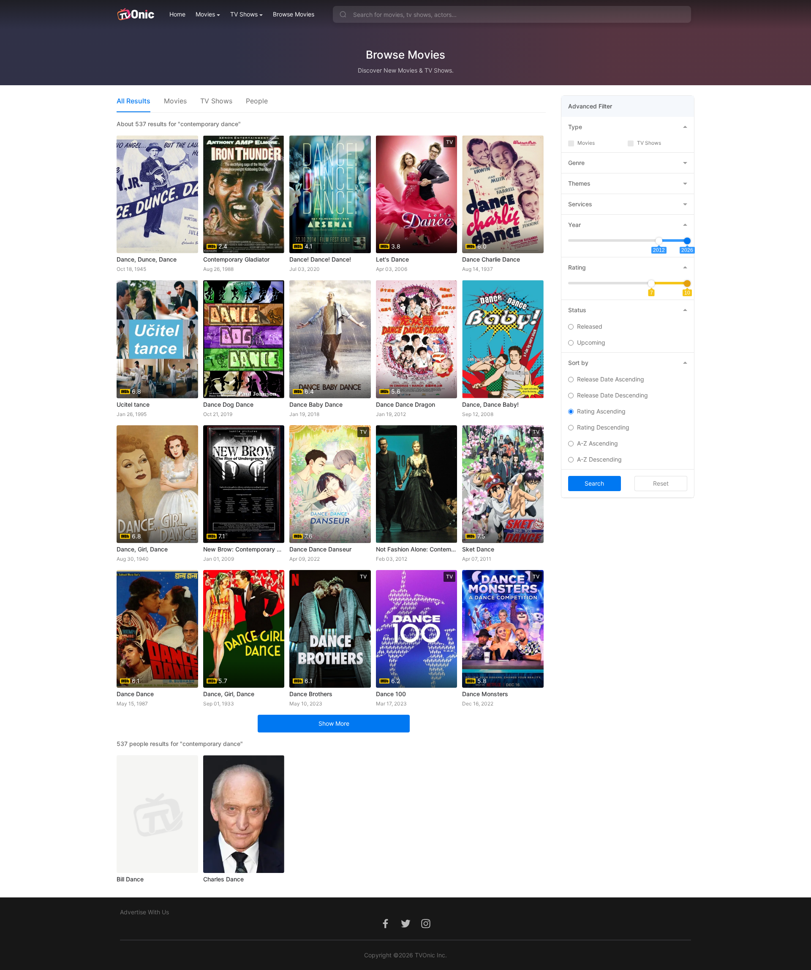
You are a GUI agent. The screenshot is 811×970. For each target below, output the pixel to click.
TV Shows (244, 14)
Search (594, 483)
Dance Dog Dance (228, 404)
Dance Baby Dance (316, 404)
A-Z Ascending (597, 443)
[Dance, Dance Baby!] (503, 339)
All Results (133, 101)
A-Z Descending (599, 459)
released (589, 326)
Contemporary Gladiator (236, 259)
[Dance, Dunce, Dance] (157, 194)
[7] (651, 283)
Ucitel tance (133, 404)
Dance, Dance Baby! (490, 404)
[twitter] (405, 928)
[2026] (687, 241)
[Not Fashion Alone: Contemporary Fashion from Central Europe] (416, 484)
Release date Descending (612, 395)
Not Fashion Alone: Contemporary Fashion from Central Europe (416, 549)
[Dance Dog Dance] (244, 339)
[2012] (659, 241)
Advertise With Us (144, 912)
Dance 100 (391, 693)
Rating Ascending (601, 411)
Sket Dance (478, 549)
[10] (687, 283)
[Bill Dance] (157, 814)
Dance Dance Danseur (320, 549)
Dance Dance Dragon (405, 404)
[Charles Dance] (244, 814)
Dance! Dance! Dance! (320, 259)
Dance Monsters (485, 693)
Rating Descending (603, 427)
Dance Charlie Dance (491, 259)
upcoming (591, 342)
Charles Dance (223, 879)
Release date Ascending (610, 379)
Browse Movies (293, 14)
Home (177, 14)
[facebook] (385, 928)
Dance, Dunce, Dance (147, 259)
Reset (661, 483)
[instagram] (426, 928)
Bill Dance (130, 879)
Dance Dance (135, 693)
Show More (333, 723)
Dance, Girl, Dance (142, 549)
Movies (205, 14)
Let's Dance (392, 259)
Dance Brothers (310, 693)
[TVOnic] (135, 14)
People (257, 101)
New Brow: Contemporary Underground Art (244, 549)
